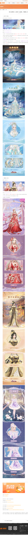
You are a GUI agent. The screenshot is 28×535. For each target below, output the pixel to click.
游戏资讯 (3, 9)
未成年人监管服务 (21, 525)
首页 (0, 9)
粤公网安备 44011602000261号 (23, 530)
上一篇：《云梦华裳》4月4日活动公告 (8, 520)
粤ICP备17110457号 (22, 529)
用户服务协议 (26, 525)
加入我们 (5, 0)
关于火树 (1, 0)
